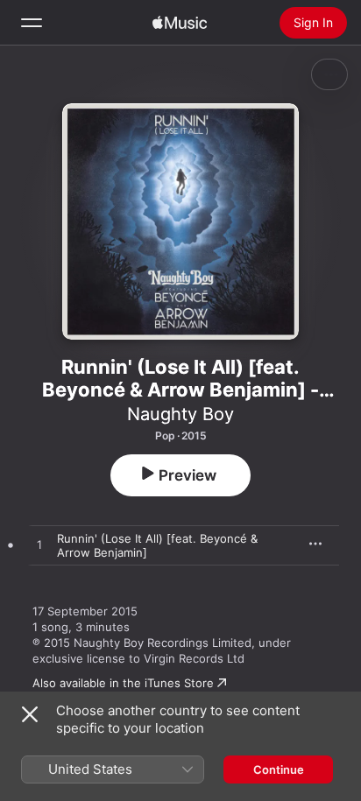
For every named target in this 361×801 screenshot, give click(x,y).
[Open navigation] (31, 23)
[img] (179, 23)
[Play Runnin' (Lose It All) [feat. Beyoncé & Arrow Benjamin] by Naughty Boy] (39, 545)
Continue (278, 769)
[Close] (30, 714)
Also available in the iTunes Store (123, 683)
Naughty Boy (180, 414)
